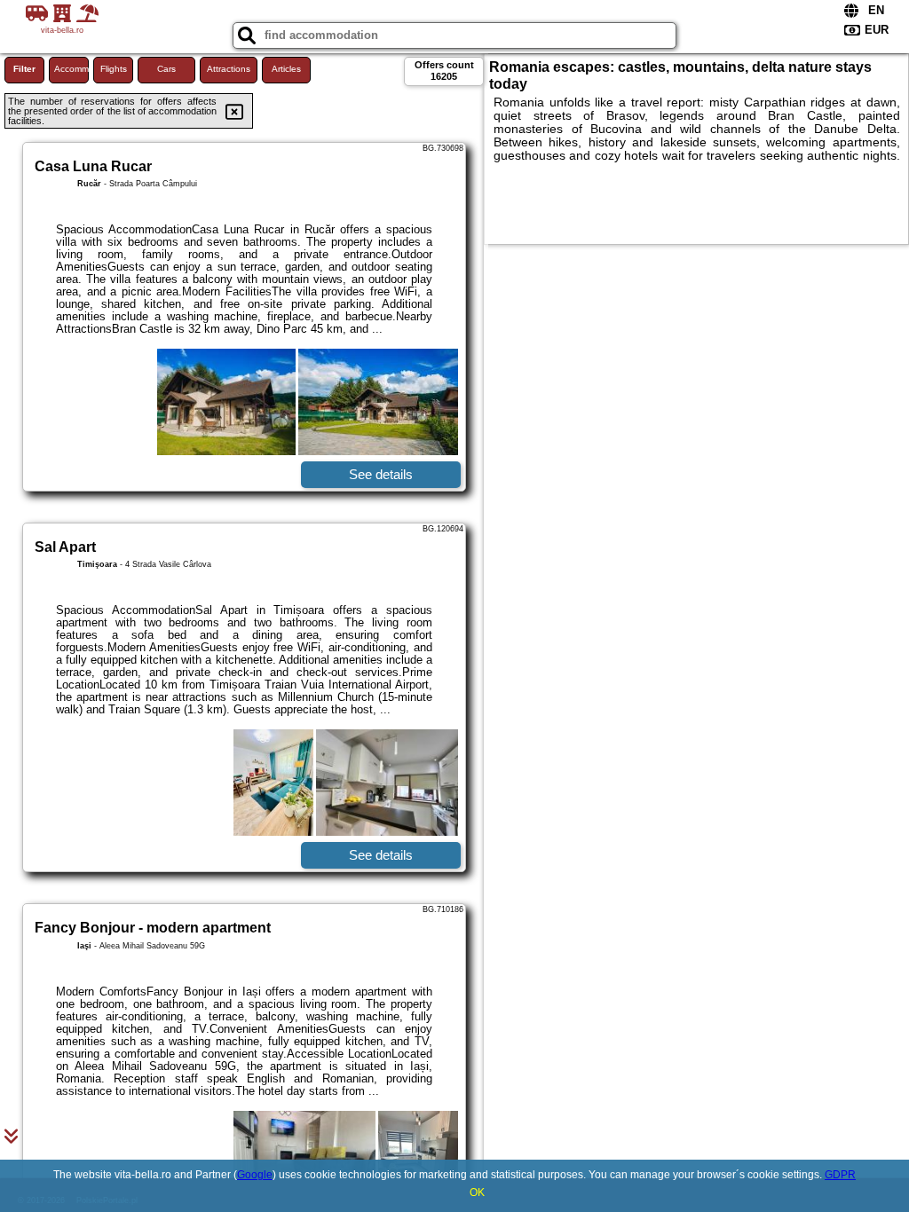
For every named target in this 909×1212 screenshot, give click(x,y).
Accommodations (71, 69)
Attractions (228, 69)
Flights (113, 69)
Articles (286, 69)
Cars (166, 69)
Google (255, 1175)
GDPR (840, 1175)
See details (381, 474)
